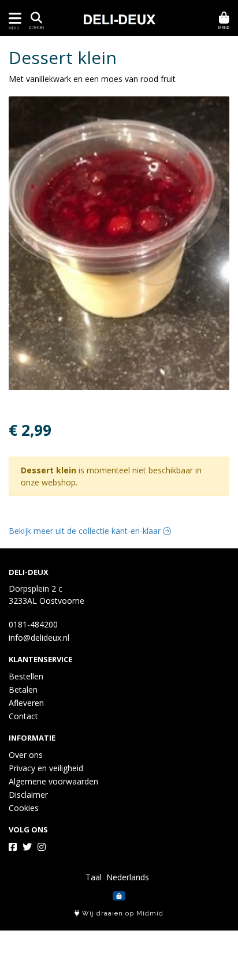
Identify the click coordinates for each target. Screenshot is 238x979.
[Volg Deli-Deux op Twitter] (27, 846)
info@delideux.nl (39, 637)
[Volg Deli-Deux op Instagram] (42, 846)
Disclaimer (28, 794)
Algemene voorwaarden (53, 781)
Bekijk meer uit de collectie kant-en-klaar (86, 530)
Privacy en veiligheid (46, 768)
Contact (23, 716)
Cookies (24, 807)
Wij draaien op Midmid (121, 913)
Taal (93, 877)
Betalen (23, 689)
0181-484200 (33, 624)
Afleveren (26, 702)
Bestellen (26, 676)
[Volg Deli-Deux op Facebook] (13, 846)
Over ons (26, 754)
